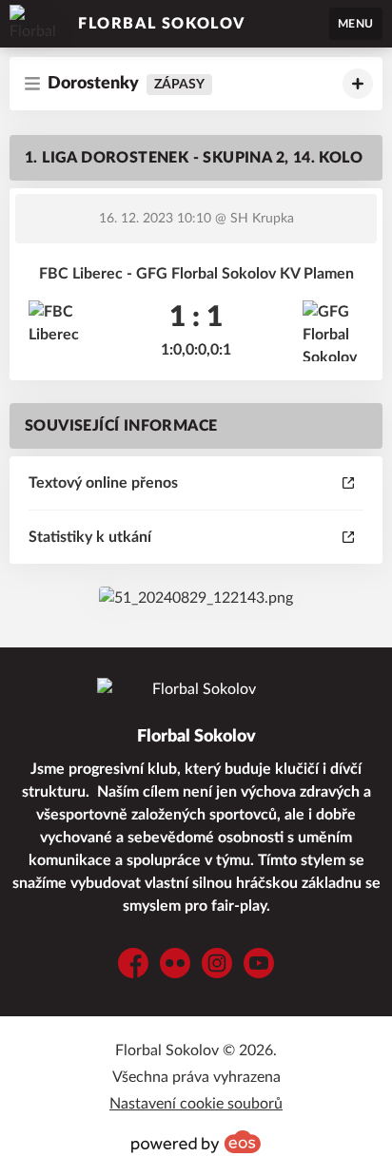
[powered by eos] (196, 1141)
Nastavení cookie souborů (196, 1103)
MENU (356, 23)
